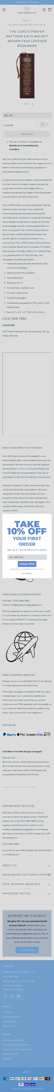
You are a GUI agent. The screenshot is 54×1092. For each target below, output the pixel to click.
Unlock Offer (26, 564)
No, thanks (27, 573)
